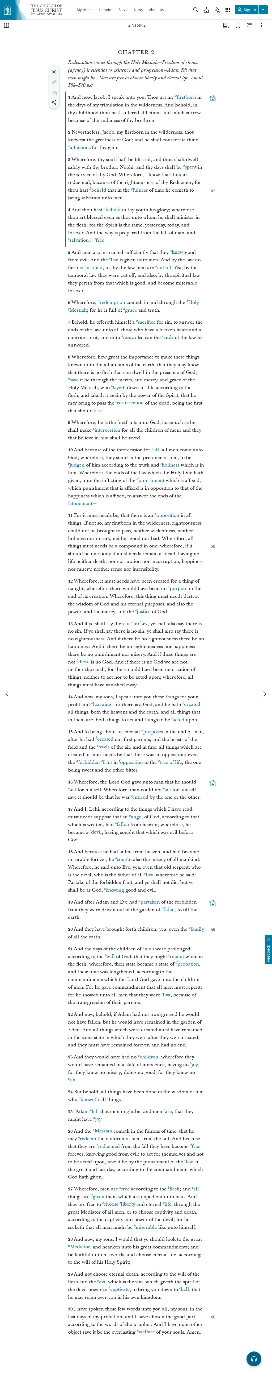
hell (185, 1289)
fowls (103, 747)
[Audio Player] (253, 1358)
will (111, 956)
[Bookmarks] (238, 25)
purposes (153, 731)
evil (103, 1282)
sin (72, 1080)
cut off (164, 267)
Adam (82, 1111)
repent (177, 956)
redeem (88, 1138)
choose (111, 1204)
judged (77, 465)
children (149, 1057)
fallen (123, 824)
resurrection (130, 403)
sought (124, 859)
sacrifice (147, 322)
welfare (147, 1332)
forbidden (89, 762)
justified (94, 267)
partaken (150, 902)
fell (95, 1111)
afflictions (80, 147)
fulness (140, 190)
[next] (264, 693)
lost (167, 995)
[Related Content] (249, 25)
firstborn (186, 97)
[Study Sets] (226, 25)
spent (191, 167)
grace (131, 310)
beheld (98, 190)
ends (168, 337)
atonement (80, 503)
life (167, 1204)
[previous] (7, 693)
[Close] (54, 72)
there (84, 662)
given (98, 1196)
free (100, 240)
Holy (193, 302)
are (168, 1111)
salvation (79, 240)
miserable (146, 1227)
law (114, 260)
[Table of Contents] (6, 25)
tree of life (171, 762)
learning (102, 704)
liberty (128, 1204)
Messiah (78, 310)
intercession (107, 430)
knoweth (89, 1099)
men (149, 949)
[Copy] (54, 93)
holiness (170, 465)
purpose (179, 588)
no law (140, 623)
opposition (167, 515)
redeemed (109, 1146)
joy (195, 1064)
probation (188, 964)
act (73, 789)
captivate (120, 1289)
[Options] (261, 25)
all (156, 450)
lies (149, 875)
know (178, 252)
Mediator (80, 1247)
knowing (114, 890)
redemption (112, 302)
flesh (174, 1189)
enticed (140, 797)
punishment (151, 480)
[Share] (54, 102)
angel (137, 817)
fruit (107, 762)
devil (96, 832)
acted (178, 719)
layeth (119, 387)
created (192, 704)
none (128, 337)
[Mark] (54, 83)
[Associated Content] (212, 98)
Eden (169, 909)
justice (144, 611)
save (74, 380)
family (197, 929)
